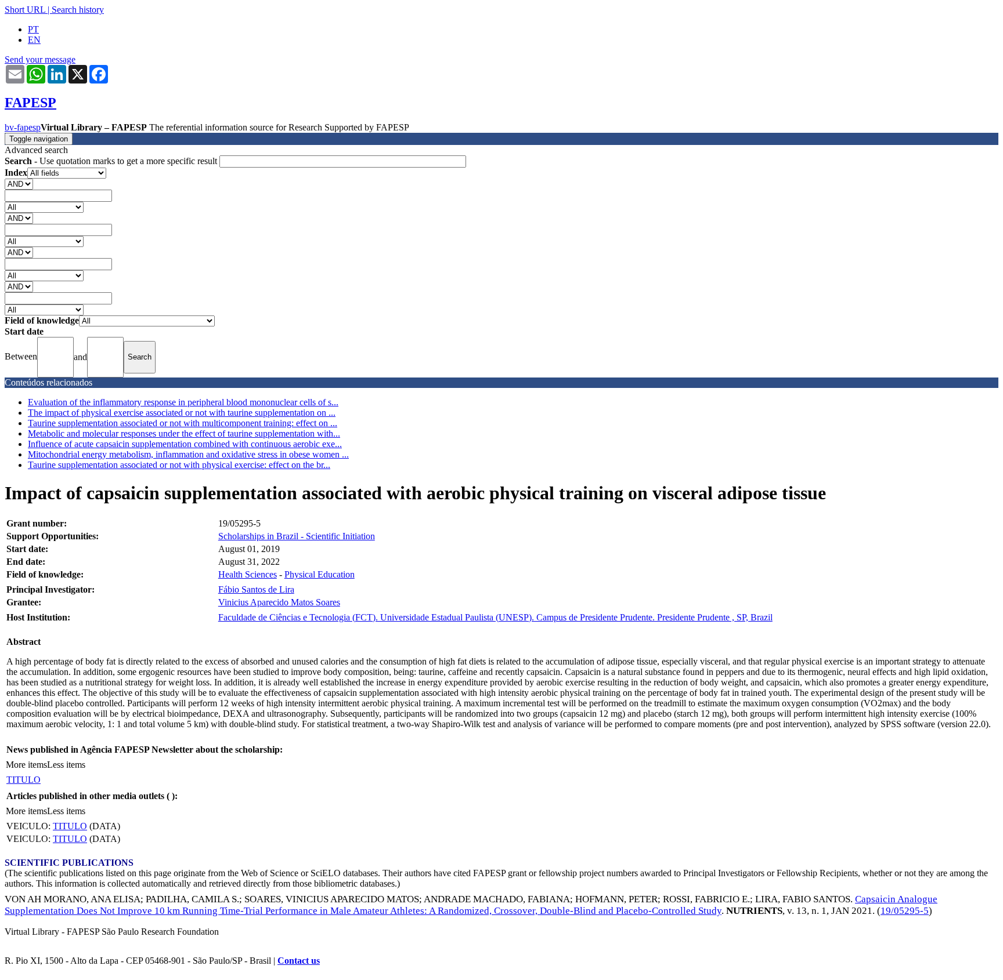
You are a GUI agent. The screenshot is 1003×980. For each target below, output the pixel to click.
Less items (66, 765)
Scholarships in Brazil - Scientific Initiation (296, 536)
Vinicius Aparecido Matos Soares (279, 602)
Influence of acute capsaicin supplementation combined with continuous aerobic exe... (185, 444)
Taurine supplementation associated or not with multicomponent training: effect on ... (182, 423)
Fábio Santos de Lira (256, 589)
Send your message (40, 59)
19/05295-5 (905, 910)
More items (26, 765)
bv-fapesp (23, 127)
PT (33, 29)
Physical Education (319, 574)
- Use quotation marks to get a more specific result (112, 161)
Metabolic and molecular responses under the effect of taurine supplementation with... (184, 433)
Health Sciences (247, 574)
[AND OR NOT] (19, 183)
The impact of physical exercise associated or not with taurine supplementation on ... (181, 413)
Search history (78, 9)
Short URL (25, 9)
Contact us (298, 961)
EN (34, 40)
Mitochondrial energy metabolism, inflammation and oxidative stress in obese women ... (188, 454)
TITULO (23, 780)
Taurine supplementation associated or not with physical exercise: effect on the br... (179, 465)
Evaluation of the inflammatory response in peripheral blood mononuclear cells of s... (183, 402)
